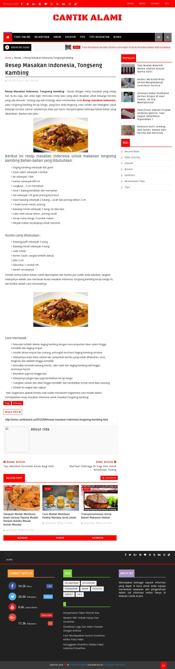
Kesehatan (89, 583)
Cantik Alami (87, 17)
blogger (22, 537)
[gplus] (33, 4)
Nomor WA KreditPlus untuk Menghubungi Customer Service (151, 82)
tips (127, 187)
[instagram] (69, 4)
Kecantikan (42, 37)
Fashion (70, 37)
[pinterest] (39, 4)
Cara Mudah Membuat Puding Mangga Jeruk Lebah (59, 516)
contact (155, 3)
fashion (130, 175)
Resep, (35, 80)
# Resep (17, 403)
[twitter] (27, 4)
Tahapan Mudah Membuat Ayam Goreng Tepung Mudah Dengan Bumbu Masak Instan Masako (20, 519)
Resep (18, 57)
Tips (82, 37)
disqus (60, 537)
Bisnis (117, 37)
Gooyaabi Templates (114, 665)
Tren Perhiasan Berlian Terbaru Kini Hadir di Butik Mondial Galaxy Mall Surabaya (115, 47)
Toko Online (22, 37)
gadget (69, 594)
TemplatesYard (78, 665)
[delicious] (75, 4)
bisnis (65, 47)
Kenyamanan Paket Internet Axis (81, 612)
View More (110, 477)
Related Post (14, 478)
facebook (97, 537)
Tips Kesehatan (99, 37)
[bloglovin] (45, 4)
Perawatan (71, 588)
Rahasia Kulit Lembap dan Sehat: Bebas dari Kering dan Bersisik (151, 129)
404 (167, 3)
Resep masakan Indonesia (99, 100)
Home (130, 3)
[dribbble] (51, 4)
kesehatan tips (135, 181)
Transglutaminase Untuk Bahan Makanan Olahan (96, 516)
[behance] (63, 4)
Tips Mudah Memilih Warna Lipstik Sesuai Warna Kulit (151, 68)
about (142, 3)
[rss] (57, 4)
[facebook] (21, 4)
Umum (57, 37)
